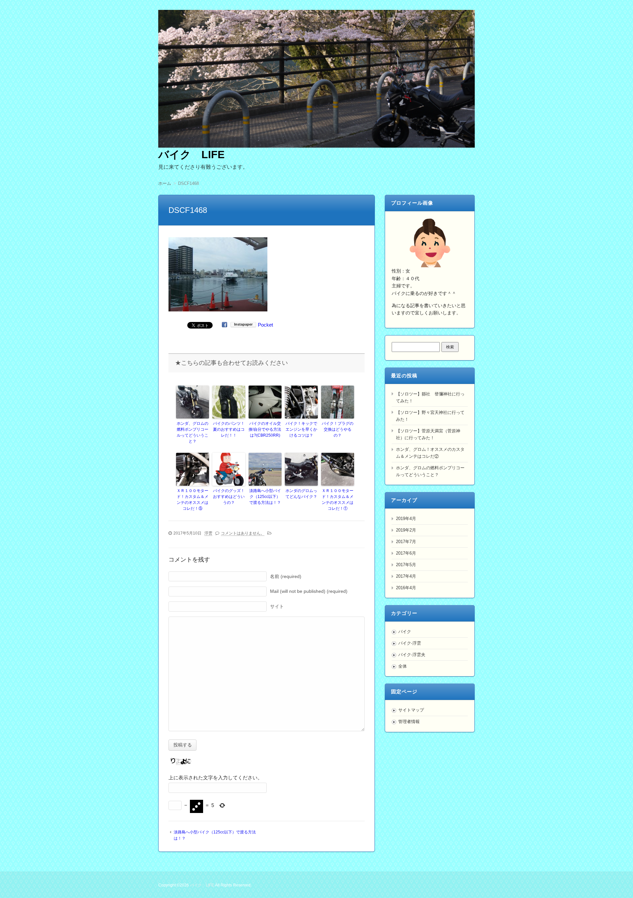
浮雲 (208, 533)
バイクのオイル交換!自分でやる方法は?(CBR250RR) (265, 429)
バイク (404, 631)
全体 (402, 666)
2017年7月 (406, 541)
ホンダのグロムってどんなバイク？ (301, 493)
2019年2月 (406, 530)
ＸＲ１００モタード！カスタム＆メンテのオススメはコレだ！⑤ (192, 499)
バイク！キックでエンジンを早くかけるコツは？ (301, 429)
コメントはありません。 (242, 533)
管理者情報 (409, 721)
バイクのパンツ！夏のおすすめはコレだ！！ (229, 429)
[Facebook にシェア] (224, 325)
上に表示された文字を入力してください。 (215, 777)
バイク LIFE (191, 154)
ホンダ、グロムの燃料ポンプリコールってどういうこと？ (192, 432)
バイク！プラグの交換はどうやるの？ (337, 429)
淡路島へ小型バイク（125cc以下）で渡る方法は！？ (265, 496)
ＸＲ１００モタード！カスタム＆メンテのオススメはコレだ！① (337, 499)
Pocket (265, 325)
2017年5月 (406, 564)
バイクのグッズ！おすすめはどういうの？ (229, 496)
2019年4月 (406, 518)
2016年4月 (406, 587)
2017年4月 (406, 576)
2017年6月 (406, 553)
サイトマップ (411, 710)
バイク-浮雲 (409, 643)
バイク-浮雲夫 (411, 654)
